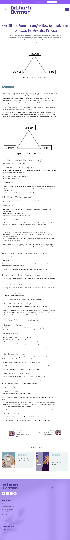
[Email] (12, 87)
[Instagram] (7, 493)
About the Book (6, 504)
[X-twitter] (11, 493)
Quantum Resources (7, 511)
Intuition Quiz (5, 514)
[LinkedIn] (9, 87)
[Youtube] (15, 493)
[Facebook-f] (3, 493)
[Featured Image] (8, 460)
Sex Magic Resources (8, 526)
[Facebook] (3, 87)
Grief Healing (51, 2)
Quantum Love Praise (8, 506)
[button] (66, 534)
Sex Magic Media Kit (7, 529)
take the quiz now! (39, 2)
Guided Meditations (7, 509)
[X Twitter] (6, 87)
